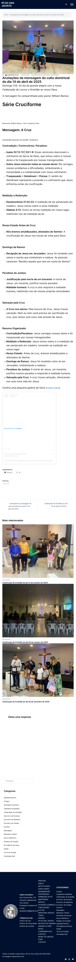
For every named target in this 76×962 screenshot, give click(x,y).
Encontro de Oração (11, 823)
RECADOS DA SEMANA (47, 923)
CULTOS (41, 910)
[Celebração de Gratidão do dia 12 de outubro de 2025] (38, 551)
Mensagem (55, 75)
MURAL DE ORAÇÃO (45, 937)
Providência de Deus (11, 845)
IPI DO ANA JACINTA (7, 4)
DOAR (40, 939)
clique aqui (53, 387)
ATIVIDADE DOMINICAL (47, 905)
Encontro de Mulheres (12, 820)
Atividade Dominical (11, 805)
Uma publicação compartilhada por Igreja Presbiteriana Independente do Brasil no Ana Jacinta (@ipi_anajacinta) (39, 460)
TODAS (41, 915)
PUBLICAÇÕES (43, 907)
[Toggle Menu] (72, 4)
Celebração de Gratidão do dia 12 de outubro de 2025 (25, 583)
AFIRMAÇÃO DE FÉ (45, 897)
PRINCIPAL (42, 881)
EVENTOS (42, 934)
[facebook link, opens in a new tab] (65, 959)
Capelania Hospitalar (11, 809)
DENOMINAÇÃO (44, 891)
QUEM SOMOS (43, 889)
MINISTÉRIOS (43, 899)
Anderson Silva (13, 75)
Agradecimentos (10, 798)
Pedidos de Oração (11, 842)
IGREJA (41, 883)
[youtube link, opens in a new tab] (73, 959)
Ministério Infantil (10, 834)
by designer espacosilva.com (13, 956)
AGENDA (41, 918)
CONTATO (42, 942)
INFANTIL (41, 902)
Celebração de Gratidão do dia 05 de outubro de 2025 (25, 642)
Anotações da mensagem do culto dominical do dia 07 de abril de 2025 (19, 506)
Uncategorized (9, 856)
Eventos (7, 827)
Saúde (6, 849)
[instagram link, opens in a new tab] (69, 959)
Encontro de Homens (12, 816)
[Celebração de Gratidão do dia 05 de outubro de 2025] (38, 610)
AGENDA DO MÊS (44, 926)
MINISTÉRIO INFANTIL (46, 913)
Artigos (6, 801)
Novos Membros (10, 838)
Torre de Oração (10, 852)
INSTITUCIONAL (44, 886)
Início (6, 15)
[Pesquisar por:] (18, 780)
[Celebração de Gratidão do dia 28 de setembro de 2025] (38, 670)
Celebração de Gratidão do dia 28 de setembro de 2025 (25, 702)
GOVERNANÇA (43, 894)
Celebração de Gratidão (40, 75)
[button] (66, 4)
